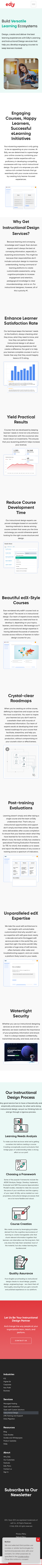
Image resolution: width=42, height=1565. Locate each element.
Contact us (8, 1469)
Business (7, 1391)
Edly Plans (7, 1466)
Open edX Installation (12, 1407)
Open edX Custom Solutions (14, 1410)
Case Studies (8, 1435)
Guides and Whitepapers (13, 1438)
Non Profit (7, 1388)
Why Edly (7, 1457)
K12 (5, 1378)
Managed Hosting (10, 1403)
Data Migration (9, 1419)
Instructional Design (11, 1413)
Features (7, 1463)
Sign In (6, 1472)
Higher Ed (7, 1381)
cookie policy (23, 1557)
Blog (5, 1432)
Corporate (7, 1385)
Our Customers (9, 1460)
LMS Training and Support (13, 1416)
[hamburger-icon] (33, 4)
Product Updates (10, 1441)
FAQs (5, 1444)
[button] (21, 1341)
